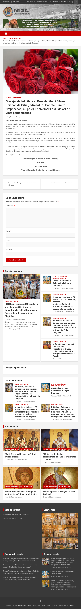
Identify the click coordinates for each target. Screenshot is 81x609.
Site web (9, 250)
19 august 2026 (10, 319)
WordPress (70, 605)
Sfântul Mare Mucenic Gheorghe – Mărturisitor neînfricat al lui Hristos (21, 492)
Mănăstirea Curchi (24, 605)
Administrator (25, 117)
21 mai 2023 (47, 462)
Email (8, 240)
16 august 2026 (58, 335)
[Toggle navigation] (6, 33)
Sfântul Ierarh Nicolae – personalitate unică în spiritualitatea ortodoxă (59, 457)
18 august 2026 (58, 288)
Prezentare (30, 2)
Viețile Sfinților (26, 449)
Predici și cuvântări (60, 276)
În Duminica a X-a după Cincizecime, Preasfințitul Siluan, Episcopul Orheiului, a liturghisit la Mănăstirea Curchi (64, 350)
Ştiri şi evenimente (13, 97)
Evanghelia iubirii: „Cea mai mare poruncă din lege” (22, 184)
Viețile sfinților (12, 426)
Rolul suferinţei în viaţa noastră (62, 183)
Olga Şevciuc (7, 577)
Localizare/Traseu (41, 2)
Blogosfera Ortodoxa (10, 571)
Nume (8, 231)
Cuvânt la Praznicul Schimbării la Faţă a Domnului (62, 283)
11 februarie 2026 (11, 460)
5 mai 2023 (8, 497)
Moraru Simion (8, 565)
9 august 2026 (57, 359)
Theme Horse (45, 605)
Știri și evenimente (13, 271)
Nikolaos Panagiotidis (10, 559)
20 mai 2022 (47, 497)
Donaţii (71, 2)
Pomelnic (63, 2)
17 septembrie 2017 (12, 117)
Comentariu (10, 206)
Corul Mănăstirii (53, 2)
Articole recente (14, 380)
